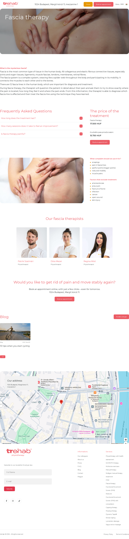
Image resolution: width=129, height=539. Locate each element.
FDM (107, 480)
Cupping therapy (111, 507)
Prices (88, 4)
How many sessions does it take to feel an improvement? (41, 126)
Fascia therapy (110, 483)
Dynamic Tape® (111, 514)
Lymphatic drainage (112, 521)
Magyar (80, 477)
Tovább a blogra (121, 317)
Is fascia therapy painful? (41, 134)
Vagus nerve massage (113, 525)
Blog (79, 470)
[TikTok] (19, 500)
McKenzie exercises (112, 466)
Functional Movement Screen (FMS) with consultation (113, 500)
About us (81, 459)
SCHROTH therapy (112, 463)
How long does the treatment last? (41, 118)
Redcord (109, 494)
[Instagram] (12, 500)
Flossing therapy (111, 511)
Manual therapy (111, 470)
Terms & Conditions (122, 534)
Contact (80, 473)
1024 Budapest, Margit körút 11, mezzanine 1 (56, 4)
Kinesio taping (110, 518)
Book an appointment (103, 4)
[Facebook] (6, 500)
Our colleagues (83, 456)
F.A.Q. (79, 466)
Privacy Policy (108, 534)
